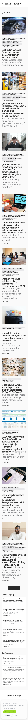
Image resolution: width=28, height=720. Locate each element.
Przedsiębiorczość (16, 216)
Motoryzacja (15, 42)
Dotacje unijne (16, 215)
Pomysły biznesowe (21, 97)
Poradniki (15, 272)
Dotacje (10, 215)
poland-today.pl (12, 4)
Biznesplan (12, 39)
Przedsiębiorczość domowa (9, 218)
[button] (2, 4)
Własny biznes (15, 45)
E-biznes (15, 41)
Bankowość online (19, 327)
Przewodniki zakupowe (7, 490)
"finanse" (4, 38)
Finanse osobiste (6, 42)
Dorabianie (10, 487)
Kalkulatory (5, 380)
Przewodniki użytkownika (19, 547)
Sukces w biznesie (6, 45)
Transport (4, 159)
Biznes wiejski (5, 39)
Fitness (13, 97)
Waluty (11, 380)
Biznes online (22, 38)
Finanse (20, 41)
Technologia (15, 432)
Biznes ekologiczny (12, 38)
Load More (14, 588)
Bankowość (11, 327)
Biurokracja (11, 430)
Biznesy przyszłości (7, 41)
